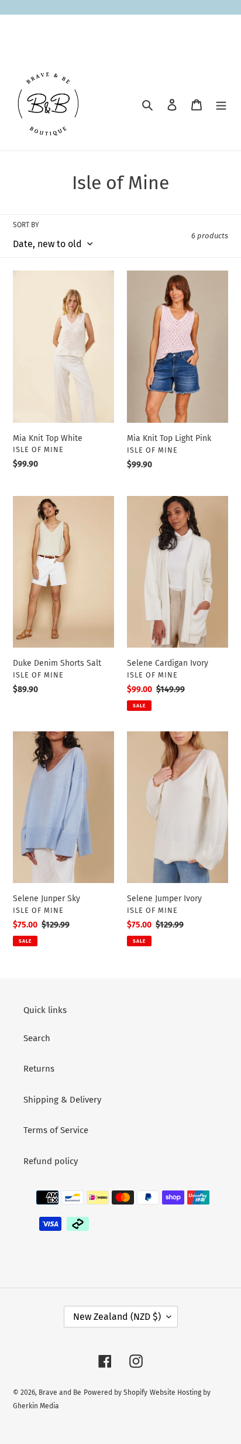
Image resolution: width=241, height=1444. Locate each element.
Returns (38, 1068)
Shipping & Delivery (62, 1099)
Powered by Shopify (115, 1392)
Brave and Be (60, 1392)
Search (36, 1038)
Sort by (26, 225)
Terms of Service (55, 1130)
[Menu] (221, 104)
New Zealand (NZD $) (117, 1316)
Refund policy (50, 1161)
